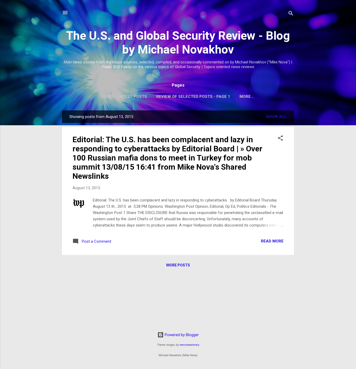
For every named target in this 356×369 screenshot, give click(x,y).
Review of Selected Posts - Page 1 (193, 96)
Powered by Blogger (181, 334)
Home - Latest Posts (124, 96)
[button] (280, 139)
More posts (178, 265)
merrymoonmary (189, 345)
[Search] (291, 14)
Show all (276, 116)
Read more (272, 241)
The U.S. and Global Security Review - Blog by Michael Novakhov (178, 42)
